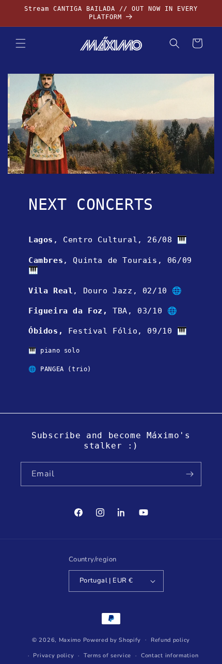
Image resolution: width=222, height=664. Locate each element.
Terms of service (107, 655)
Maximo (70, 639)
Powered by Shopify (112, 639)
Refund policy (170, 640)
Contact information (169, 655)
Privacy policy (53, 655)
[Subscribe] (189, 474)
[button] (20, 43)
